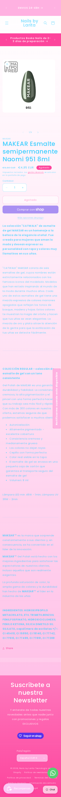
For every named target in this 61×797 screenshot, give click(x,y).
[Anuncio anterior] (6, 8)
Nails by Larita (27, 768)
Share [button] (9, 648)
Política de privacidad (19, 777)
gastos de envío (36, 172)
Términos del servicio (45, 777)
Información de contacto (42, 783)
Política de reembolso (36, 772)
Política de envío (17, 783)
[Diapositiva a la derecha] (38, 132)
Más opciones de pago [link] (30, 217)
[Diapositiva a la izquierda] (23, 132)
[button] (7, 23)
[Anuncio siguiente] (54, 8)
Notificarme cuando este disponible (56, 398)
